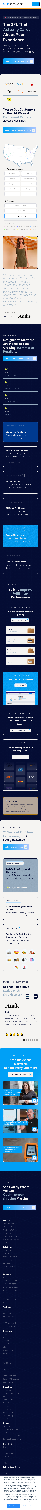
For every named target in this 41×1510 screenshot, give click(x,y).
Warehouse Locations (10, 1281)
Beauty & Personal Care (11, 1393)
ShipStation (7, 1344)
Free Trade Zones (9, 1253)
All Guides (6, 1426)
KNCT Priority (7, 1313)
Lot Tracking (7, 1263)
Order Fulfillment (8, 1224)
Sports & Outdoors (9, 1409)
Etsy (4, 1357)
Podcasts (6, 1460)
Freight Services (8, 1233)
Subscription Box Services (12, 1240)
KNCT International (9, 1323)
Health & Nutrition (9, 1400)
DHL (4, 1373)
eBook (5, 1450)
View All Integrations (10, 1382)
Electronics (7, 1397)
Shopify (5, 1334)
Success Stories (8, 1453)
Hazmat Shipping (9, 1250)
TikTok (5, 1353)
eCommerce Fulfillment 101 (12, 1436)
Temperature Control (10, 1257)
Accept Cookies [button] (13, 1506)
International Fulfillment (11, 1227)
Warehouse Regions (10, 1284)
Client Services (8, 1297)
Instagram (6, 1470)
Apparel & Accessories (10, 1390)
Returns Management (10, 1236)
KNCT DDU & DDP (9, 1326)
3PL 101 (6, 1433)
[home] (16, 4)
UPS (4, 1369)
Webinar (6, 1457)
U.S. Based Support (9, 1300)
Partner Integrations (10, 1376)
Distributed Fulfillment (10, 1230)
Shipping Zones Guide (10, 1429)
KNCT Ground (7, 1320)
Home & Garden (8, 1412)
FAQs (5, 1463)
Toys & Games (8, 1403)
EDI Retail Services (9, 1243)
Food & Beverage (9, 1419)
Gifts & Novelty (8, 1416)
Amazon (6, 1337)
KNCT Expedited (8, 1317)
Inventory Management (11, 1266)
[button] (36, 4)
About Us (6, 1277)
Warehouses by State (10, 1290)
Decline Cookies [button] (27, 1506)
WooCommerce (8, 1350)
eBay (4, 1347)
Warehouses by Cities (10, 1287)
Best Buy (6, 1360)
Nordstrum (7, 1363)
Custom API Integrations (11, 1379)
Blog (4, 1447)
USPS (5, 1366)
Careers (5, 1303)
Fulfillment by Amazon (10, 1260)
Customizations (8, 1269)
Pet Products (7, 1406)
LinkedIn (6, 1473)
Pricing (5, 1293)
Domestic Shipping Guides (12, 1439)
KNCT (5, 1310)
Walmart (6, 1341)
